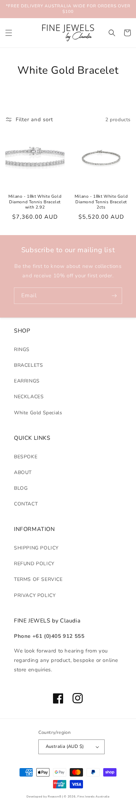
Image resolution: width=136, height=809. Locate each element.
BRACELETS (28, 365)
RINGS (22, 349)
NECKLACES (29, 396)
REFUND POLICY (34, 563)
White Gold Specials (38, 412)
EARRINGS (27, 381)
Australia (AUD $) (65, 746)
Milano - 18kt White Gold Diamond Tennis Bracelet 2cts (101, 202)
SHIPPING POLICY (36, 548)
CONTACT (26, 504)
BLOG (21, 488)
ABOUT (23, 472)
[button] (8, 33)
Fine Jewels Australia (93, 797)
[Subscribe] (114, 295)
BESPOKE (25, 456)
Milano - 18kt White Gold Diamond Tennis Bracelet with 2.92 (34, 202)
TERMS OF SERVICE (38, 579)
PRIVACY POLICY (34, 595)
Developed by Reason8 (44, 797)
